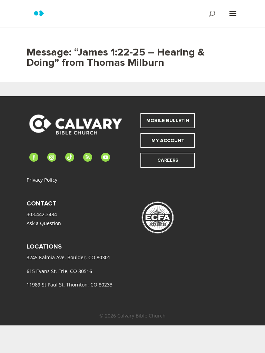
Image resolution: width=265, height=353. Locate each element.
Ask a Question (44, 223)
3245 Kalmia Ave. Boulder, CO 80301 (68, 257)
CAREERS (167, 160)
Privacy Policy (42, 179)
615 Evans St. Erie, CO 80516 (59, 271)
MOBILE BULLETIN (167, 120)
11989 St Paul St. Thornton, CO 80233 (69, 284)
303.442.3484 (42, 214)
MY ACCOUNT (167, 140)
